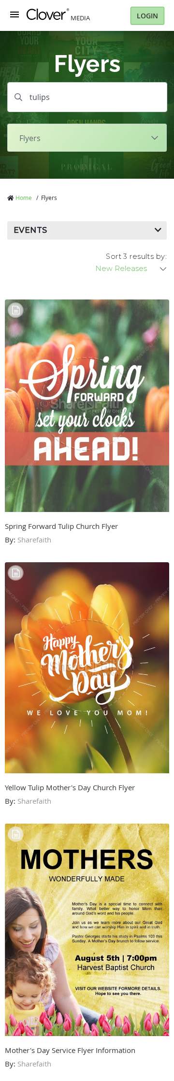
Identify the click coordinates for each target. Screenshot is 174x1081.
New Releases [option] (121, 268)
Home (23, 197)
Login (147, 15)
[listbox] (131, 268)
